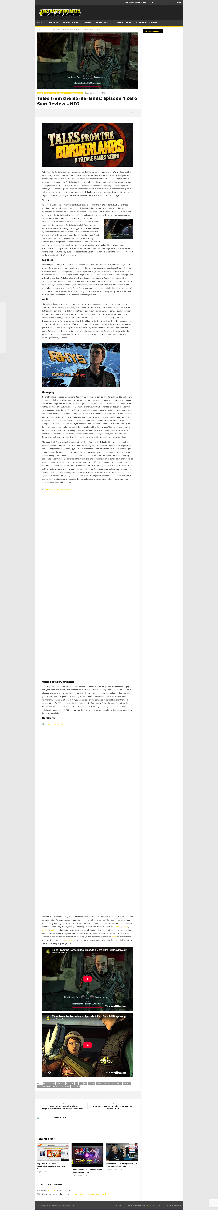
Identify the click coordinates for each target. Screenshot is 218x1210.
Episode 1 (60, 1083)
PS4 (85, 1083)
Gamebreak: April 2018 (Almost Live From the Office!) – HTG (121, 1165)
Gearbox (70, 1083)
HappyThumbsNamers (146, 23)
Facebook (117, 926)
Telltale (127, 1083)
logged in (51, 1190)
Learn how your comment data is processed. (88, 1194)
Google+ (45, 930)
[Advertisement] (164, 56)
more (133, 113)
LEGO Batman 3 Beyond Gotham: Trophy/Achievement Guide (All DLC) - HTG (62, 1106)
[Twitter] (166, 2)
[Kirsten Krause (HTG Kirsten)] (3, 350)
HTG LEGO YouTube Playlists (139, 2)
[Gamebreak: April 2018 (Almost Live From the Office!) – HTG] (122, 1152)
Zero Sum (76, 1086)
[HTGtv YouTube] (3, 318)
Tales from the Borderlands (69, 93)
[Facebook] (157, 2)
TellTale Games (44, 1086)
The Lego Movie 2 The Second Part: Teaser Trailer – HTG (87, 1170)
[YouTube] (161, 2)
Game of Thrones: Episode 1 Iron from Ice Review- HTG (112, 1106)
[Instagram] (3, 337)
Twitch (114, 936)
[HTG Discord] (3, 324)
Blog (47, 29)
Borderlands (49, 1083)
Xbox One (66, 1086)
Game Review (49, 93)
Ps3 (80, 1083)
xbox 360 (56, 1086)
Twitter (125, 926)
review (91, 1083)
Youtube (53, 930)
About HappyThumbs (136, 1205)
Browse (87, 23)
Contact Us (102, 23)
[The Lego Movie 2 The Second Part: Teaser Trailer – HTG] (87, 1155)
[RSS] (3, 343)
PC (77, 1083)
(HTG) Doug (105, 93)
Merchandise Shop (122, 23)
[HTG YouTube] (3, 312)
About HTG (52, 23)
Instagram (69, 940)
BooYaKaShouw (70, 23)
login (178, 2)
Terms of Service (173, 1205)
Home (39, 23)
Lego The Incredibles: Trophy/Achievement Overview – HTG (51, 1166)
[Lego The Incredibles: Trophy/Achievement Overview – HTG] (53, 1152)
